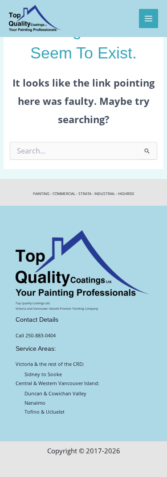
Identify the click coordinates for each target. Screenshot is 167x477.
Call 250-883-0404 (36, 335)
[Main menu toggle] (148, 18)
